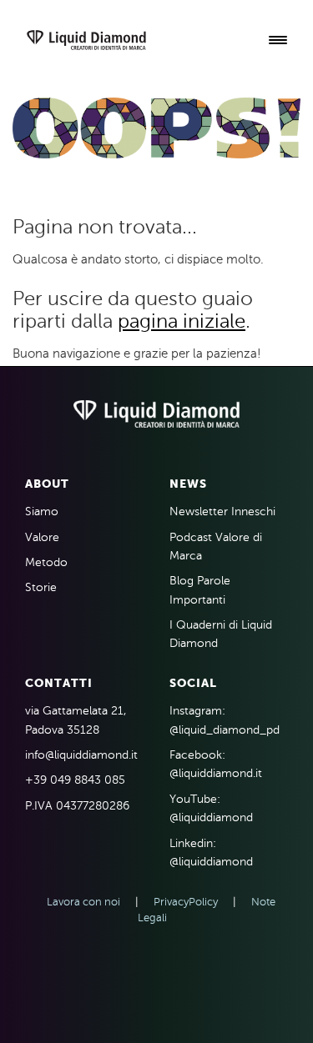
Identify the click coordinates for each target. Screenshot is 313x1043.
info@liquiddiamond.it (81, 755)
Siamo (41, 511)
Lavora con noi (83, 902)
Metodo (46, 562)
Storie (41, 587)
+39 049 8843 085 (75, 780)
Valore (42, 537)
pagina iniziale (181, 321)
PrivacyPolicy (186, 902)
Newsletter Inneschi (222, 511)
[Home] (86, 41)
